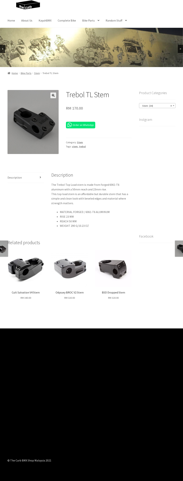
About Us (26, 20)
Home (11, 20)
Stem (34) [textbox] (156, 105)
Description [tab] (15, 177)
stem (75, 146)
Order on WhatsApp (83, 125)
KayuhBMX (45, 20)
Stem (37, 73)
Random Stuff (114, 20)
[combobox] (157, 105)
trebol (82, 146)
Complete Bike (67, 20)
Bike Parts (88, 20)
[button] (53, 95)
